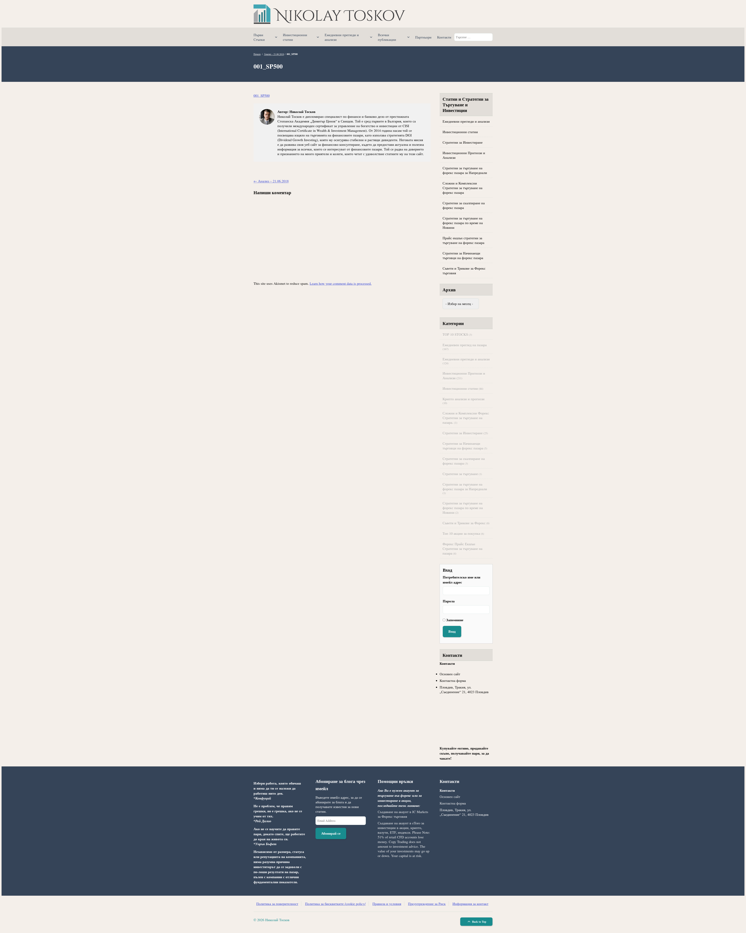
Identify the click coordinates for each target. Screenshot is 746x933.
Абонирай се (331, 833)
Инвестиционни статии (295, 37)
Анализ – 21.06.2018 (274, 54)
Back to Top (478, 922)
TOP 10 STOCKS (455, 334)
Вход (452, 631)
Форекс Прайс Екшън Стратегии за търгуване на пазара (462, 549)
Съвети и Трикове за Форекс (464, 523)
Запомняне (454, 619)
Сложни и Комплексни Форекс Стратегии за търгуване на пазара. (466, 418)
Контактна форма (453, 680)
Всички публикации (387, 37)
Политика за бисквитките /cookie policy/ (335, 903)
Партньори (423, 37)
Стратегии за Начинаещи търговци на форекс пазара (463, 255)
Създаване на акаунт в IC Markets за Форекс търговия (403, 814)
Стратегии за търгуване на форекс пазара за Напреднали (465, 170)
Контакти (444, 37)
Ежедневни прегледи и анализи (342, 37)
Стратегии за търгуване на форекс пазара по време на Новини (463, 223)
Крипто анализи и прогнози (464, 399)
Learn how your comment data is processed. (341, 283)
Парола (449, 601)
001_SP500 (262, 95)
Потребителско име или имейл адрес (461, 580)
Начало (257, 54)
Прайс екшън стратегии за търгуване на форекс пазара (463, 240)
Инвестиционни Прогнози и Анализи (464, 155)
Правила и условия (386, 903)
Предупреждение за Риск (427, 903)
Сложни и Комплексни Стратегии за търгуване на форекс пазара (462, 188)
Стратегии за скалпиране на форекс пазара (464, 205)
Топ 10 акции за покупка (461, 533)
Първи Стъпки (259, 37)
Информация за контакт (470, 903)
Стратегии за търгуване (460, 473)
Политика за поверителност (277, 903)
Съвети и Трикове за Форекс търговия (464, 270)
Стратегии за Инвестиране (463, 142)
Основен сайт (450, 674)
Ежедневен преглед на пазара (465, 344)
